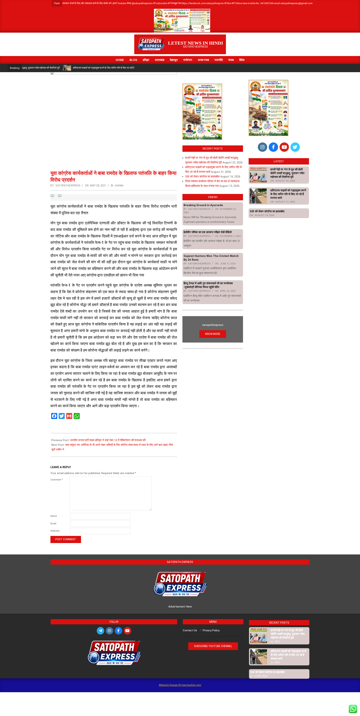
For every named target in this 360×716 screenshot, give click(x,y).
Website (54, 530)
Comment (56, 479)
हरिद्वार (277, 641)
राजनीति (257, 676)
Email (53, 523)
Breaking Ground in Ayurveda (203, 205)
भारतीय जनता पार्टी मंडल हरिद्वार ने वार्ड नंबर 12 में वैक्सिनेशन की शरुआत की (108, 440)
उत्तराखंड (119, 185)
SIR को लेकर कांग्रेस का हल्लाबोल (202, 176)
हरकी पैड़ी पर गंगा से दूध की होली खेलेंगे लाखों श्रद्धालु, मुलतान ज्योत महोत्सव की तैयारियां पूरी (287, 173)
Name (53, 516)
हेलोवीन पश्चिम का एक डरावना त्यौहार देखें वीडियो (208, 232)
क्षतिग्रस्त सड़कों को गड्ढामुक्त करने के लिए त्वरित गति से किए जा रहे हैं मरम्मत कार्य (92, 67)
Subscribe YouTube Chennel (213, 646)
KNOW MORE (212, 333)
